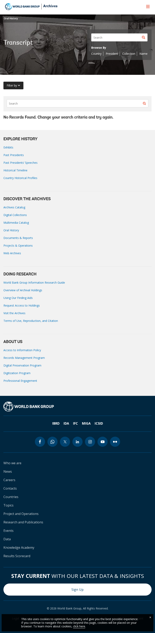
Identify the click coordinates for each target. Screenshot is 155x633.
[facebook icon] (40, 442)
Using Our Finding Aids (18, 298)
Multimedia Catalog (16, 222)
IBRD (56, 423)
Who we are (12, 463)
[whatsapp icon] (52, 442)
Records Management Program (24, 358)
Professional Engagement (20, 381)
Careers (9, 480)
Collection (128, 54)
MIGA (86, 423)
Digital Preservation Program (22, 365)
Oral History (11, 18)
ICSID (99, 423)
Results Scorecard (16, 556)
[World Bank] (28, 406)
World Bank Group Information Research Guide (34, 282)
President (112, 54)
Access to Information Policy (22, 350)
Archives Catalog (14, 207)
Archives (50, 6)
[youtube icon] (102, 442)
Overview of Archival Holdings (22, 290)
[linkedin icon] (77, 442)
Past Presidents (13, 155)
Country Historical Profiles (20, 178)
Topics (8, 505)
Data (7, 539)
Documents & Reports (18, 238)
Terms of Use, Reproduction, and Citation (30, 321)
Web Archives (12, 253)
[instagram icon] (90, 442)
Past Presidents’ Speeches (20, 163)
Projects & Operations (18, 245)
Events (8, 530)
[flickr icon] (115, 442)
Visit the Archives (14, 313)
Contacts (10, 488)
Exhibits (8, 147)
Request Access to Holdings (21, 305)
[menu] (148, 6)
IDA (66, 423)
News (7, 471)
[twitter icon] (65, 442)
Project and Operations (21, 514)
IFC (75, 423)
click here (79, 626)
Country (96, 54)
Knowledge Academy (18, 547)
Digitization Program (16, 373)
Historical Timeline (15, 170)
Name (143, 54)
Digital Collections (15, 215)
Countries (10, 497)
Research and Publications (23, 522)
